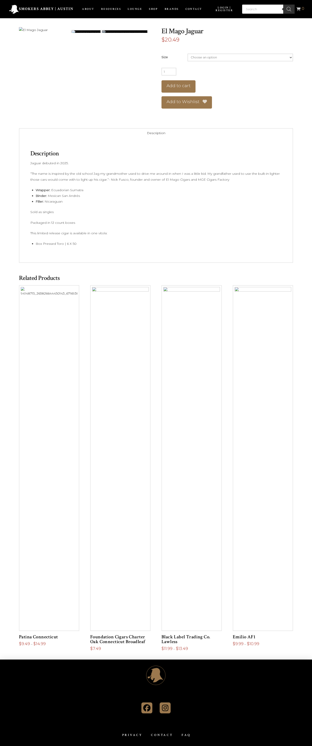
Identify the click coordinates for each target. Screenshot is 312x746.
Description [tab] (156, 133)
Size (164, 57)
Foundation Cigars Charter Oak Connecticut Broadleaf (117, 639)
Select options (51, 623)
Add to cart (178, 85)
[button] (300, 9)
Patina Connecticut (38, 637)
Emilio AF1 (244, 637)
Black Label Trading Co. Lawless (185, 639)
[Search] (289, 9)
